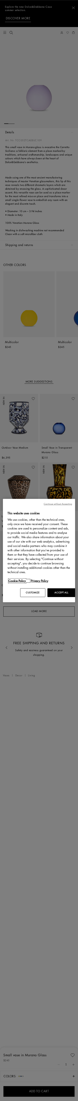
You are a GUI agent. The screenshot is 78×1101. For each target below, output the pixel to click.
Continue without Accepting (58, 504)
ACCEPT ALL (61, 592)
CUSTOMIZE (33, 592)
